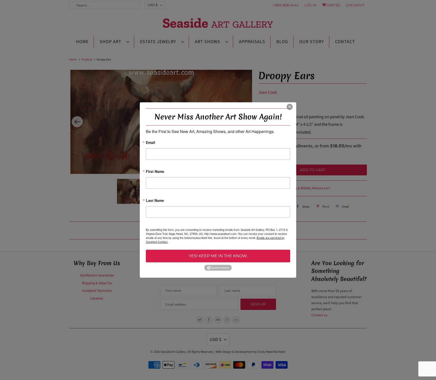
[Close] (290, 107)
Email (150, 143)
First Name (155, 172)
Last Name (155, 201)
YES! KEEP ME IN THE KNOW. (218, 256)
